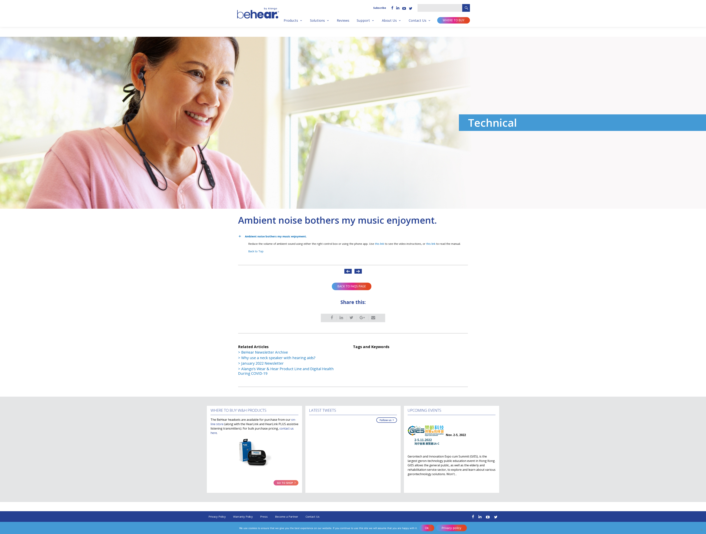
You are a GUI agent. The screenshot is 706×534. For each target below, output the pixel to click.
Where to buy (453, 20)
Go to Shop (285, 483)
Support (363, 20)
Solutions (317, 20)
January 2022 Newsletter (262, 363)
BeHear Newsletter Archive (264, 352)
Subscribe (379, 8)
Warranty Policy (243, 516)
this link (379, 243)
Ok (427, 528)
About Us (389, 20)
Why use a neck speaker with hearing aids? (278, 357)
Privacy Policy (217, 516)
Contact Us (417, 20)
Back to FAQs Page (351, 286)
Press (264, 516)
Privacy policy (451, 528)
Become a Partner (286, 516)
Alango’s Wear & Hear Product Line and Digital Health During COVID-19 (286, 371)
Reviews (343, 20)
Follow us (385, 420)
